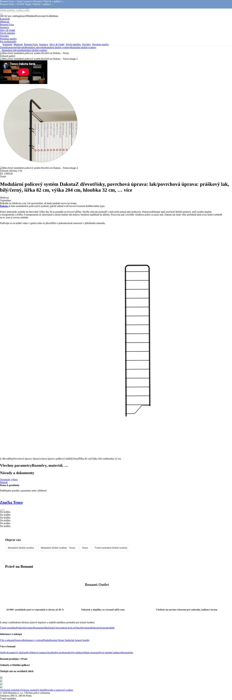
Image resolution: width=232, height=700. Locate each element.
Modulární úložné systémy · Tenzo (58, 547)
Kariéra (51, 652)
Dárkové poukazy (39, 652)
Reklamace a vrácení (33, 640)
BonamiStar (127, 652)
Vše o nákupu (7, 640)
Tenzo (85, 547)
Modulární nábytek (34, 47)
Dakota (4, 206)
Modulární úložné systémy (83, 47)
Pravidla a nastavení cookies (59, 690)
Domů (3, 47)
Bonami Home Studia (60, 640)
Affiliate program (90, 652)
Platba (46, 640)
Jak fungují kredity (80, 640)
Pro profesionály (63, 652)
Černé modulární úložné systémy (111, 547)
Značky (26, 652)
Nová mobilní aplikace (110, 652)
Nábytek (20, 47)
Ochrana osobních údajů (33, 690)
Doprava (18, 640)
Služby (3, 652)
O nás (19, 652)
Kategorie (11, 47)
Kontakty (11, 652)
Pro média (76, 652)
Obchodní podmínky (10, 690)
